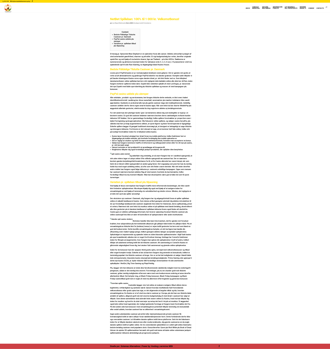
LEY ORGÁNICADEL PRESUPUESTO (291, 7)
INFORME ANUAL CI (303, 7)
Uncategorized (138, 23)
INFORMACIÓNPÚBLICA (277, 7)
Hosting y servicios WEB (162, 346)
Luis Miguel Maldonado (119, 23)
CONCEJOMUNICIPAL (256, 7)
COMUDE (311, 8)
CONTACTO (320, 8)
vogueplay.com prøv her (170, 164)
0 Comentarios (147, 23)
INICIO (248, 8)
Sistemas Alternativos (130, 346)
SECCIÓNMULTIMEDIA (266, 7)
